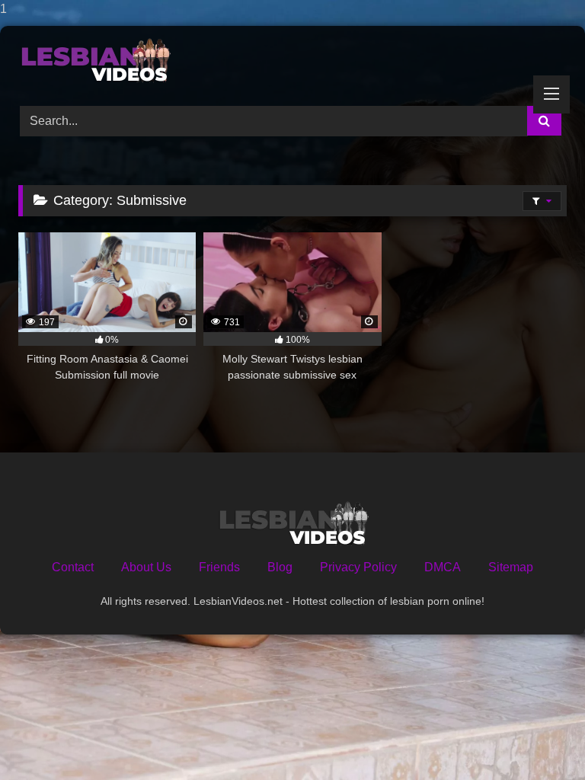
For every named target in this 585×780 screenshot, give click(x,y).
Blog (279, 567)
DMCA (442, 567)
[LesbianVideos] (292, 60)
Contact (73, 567)
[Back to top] (538, 738)
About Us (146, 567)
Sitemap (510, 567)
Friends (219, 567)
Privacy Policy (358, 567)
